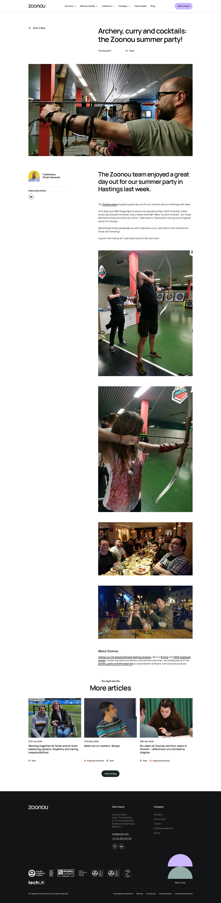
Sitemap (139, 893)
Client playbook (165, 893)
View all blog (110, 773)
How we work (160, 819)
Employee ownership (163, 828)
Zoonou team (110, 204)
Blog (153, 6)
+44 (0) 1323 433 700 (121, 838)
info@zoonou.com (120, 834)
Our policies (151, 893)
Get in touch (183, 6)
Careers (157, 823)
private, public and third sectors (115, 663)
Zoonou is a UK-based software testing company (124, 657)
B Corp (164, 657)
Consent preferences (184, 893)
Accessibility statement (123, 893)
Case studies (140, 6)
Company (158, 814)
